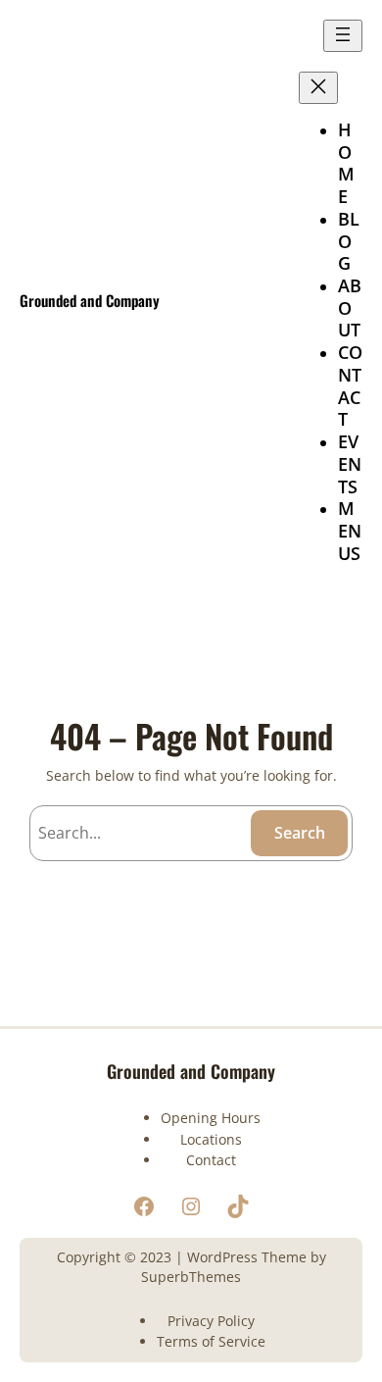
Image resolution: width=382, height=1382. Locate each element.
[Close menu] (318, 88)
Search (299, 833)
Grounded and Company (90, 300)
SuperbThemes (191, 1276)
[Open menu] (342, 36)
